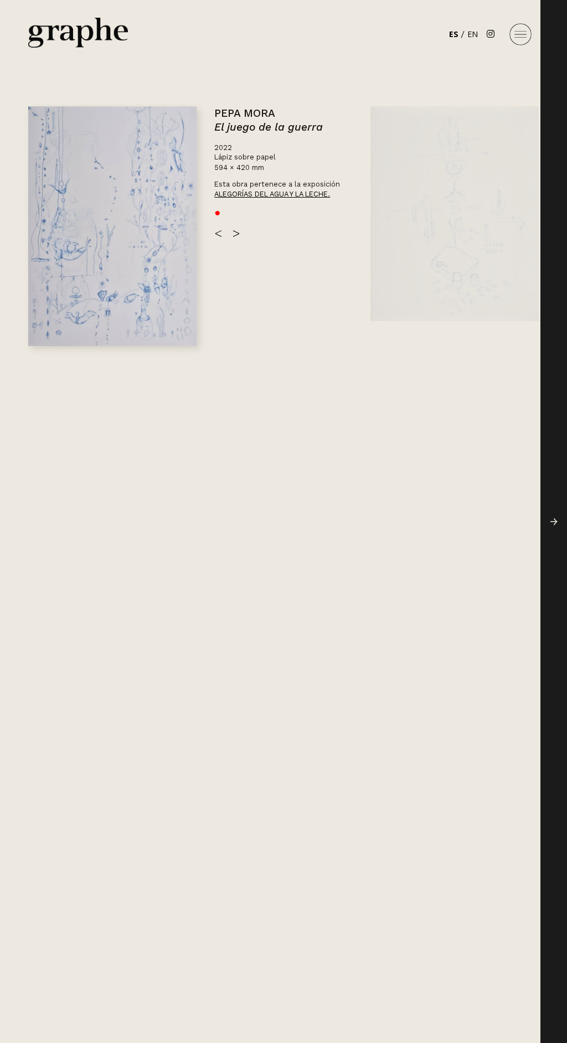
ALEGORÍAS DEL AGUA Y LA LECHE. (272, 194)
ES (453, 34)
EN (472, 34)
